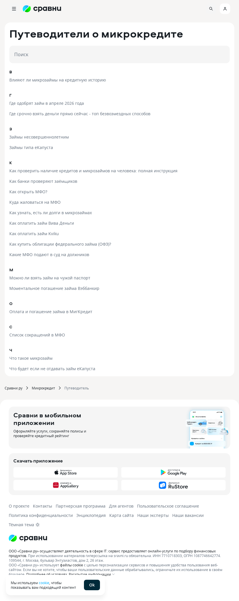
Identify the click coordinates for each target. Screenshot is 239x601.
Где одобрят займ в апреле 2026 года (46, 103)
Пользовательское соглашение (168, 506)
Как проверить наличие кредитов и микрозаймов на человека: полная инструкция (93, 170)
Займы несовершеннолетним (39, 137)
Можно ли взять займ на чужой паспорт (49, 278)
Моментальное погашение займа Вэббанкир (54, 288)
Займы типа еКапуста (31, 147)
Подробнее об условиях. (47, 574)
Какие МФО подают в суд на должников (49, 254)
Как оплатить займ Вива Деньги (41, 223)
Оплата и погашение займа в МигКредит (50, 311)
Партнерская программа (81, 506)
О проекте (19, 506)
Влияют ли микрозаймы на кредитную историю (57, 80)
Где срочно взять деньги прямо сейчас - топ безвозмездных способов (79, 113)
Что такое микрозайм (30, 358)
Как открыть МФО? (28, 191)
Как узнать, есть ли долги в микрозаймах (50, 212)
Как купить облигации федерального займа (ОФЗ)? (60, 244)
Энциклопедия (91, 515)
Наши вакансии (188, 515)
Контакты (42, 506)
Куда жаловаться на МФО (35, 202)
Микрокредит (43, 388)
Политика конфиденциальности (41, 515)
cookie (44, 582)
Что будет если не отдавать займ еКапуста (52, 368)
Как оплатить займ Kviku (34, 233)
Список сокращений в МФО (37, 335)
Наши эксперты (153, 515)
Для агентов (121, 506)
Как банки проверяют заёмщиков (43, 181)
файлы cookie (71, 565)
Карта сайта (121, 515)
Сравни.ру (13, 388)
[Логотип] (119, 538)
